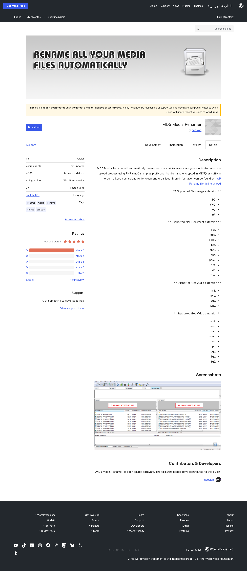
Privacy (229, 530)
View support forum (72, 308)
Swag (94, 530)
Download (34, 127)
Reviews (196, 145)
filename (51, 203)
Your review (77, 279)
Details (213, 145)
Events (95, 520)
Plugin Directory (225, 16)
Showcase (183, 514)
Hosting (229, 525)
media (41, 203)
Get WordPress (16, 5)
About (230, 514)
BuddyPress (46, 530)
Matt (51, 520)
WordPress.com (44, 514)
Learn (141, 514)
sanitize (41, 209)
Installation (176, 145)
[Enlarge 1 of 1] (216, 385)
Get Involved (92, 514)
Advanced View (75, 219)
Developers (137, 525)
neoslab (196, 130)
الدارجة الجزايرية (193, 549)
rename (31, 203)
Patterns (184, 530)
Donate (93, 525)
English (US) (32, 195)
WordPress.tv (135, 530)
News (230, 520)
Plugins (185, 525)
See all (30, 279)
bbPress (49, 525)
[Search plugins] (198, 28)
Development (153, 145)
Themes (184, 520)
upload (30, 209)
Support (31, 145)
